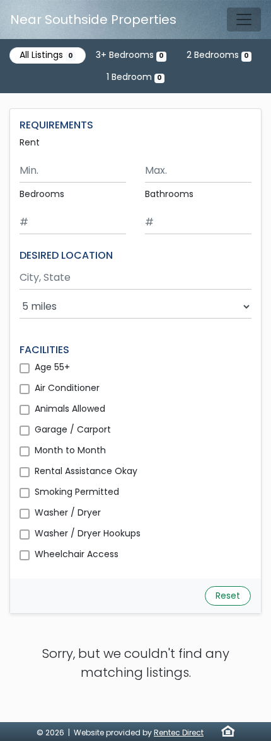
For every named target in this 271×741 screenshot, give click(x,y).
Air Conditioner (67, 388)
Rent (30, 142)
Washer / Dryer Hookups (88, 533)
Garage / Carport (73, 429)
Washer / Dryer (68, 512)
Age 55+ (52, 367)
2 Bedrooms (218, 54)
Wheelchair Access (76, 554)
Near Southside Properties (93, 19)
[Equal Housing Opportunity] (227, 731)
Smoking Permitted (77, 491)
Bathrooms (169, 194)
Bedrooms (42, 194)
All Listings (46, 54)
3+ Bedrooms (130, 54)
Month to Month (70, 450)
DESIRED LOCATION (66, 255)
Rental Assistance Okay (86, 471)
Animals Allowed (70, 408)
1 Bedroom (134, 77)
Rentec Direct (179, 732)
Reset (228, 595)
